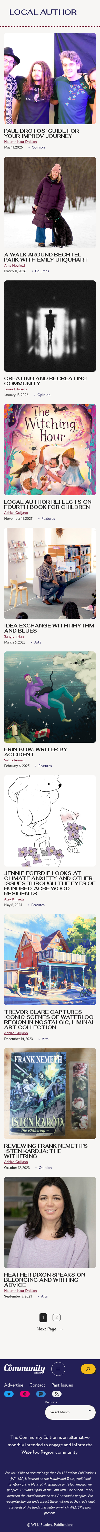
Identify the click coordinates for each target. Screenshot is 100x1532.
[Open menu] (58, 1369)
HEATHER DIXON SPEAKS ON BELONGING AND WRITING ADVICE (44, 1280)
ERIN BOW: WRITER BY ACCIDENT (35, 752)
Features (48, 518)
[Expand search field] (88, 1369)
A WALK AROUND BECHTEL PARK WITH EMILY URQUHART (46, 258)
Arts (37, 642)
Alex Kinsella (14, 899)
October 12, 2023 (17, 1167)
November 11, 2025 (18, 518)
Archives (51, 1402)
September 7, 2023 (18, 1296)
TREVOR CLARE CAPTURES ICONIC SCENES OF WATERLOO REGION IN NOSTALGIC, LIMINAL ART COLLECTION (49, 1020)
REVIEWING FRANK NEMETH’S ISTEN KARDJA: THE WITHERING (46, 1151)
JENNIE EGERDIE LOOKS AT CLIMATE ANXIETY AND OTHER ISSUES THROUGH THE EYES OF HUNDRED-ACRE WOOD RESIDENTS (49, 884)
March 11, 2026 (15, 271)
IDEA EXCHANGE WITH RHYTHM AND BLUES (49, 629)
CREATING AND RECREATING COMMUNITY (45, 381)
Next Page (50, 1329)
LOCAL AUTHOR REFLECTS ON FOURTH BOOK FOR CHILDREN (48, 505)
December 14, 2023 (18, 1038)
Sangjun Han (14, 636)
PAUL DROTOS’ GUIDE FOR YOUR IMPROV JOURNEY (41, 134)
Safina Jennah (14, 760)
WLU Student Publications (52, 1524)
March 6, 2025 (14, 642)
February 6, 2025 (16, 765)
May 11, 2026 (13, 147)
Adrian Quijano (16, 512)
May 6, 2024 (13, 905)
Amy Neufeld (14, 265)
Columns (42, 271)
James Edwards (15, 389)
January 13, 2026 (16, 394)
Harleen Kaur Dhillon (20, 141)
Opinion (38, 147)
